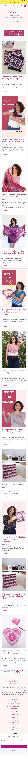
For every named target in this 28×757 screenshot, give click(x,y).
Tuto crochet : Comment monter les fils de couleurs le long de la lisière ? (14, 596)
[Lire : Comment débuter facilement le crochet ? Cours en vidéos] (14, 175)
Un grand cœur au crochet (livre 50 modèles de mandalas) (14, 652)
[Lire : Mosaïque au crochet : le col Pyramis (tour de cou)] (14, 57)
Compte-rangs (14, 705)
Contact (14, 727)
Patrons (14, 701)
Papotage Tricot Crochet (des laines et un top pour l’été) (12, 431)
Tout (6, 31)
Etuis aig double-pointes (14, 706)
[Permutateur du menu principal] (2, 5)
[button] (26, 737)
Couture (7, 34)
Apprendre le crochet (16, 31)
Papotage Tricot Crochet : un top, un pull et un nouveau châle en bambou (14, 312)
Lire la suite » (5, 91)
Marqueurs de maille (14, 703)
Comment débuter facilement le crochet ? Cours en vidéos (14, 195)
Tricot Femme (9, 144)
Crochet (14, 34)
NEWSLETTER (14, 729)
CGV (14, 724)
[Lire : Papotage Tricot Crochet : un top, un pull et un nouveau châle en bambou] (14, 288)
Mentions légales (14, 722)
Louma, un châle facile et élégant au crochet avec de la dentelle (14, 252)
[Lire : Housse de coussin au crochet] (14, 465)
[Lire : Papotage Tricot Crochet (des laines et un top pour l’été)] (14, 408)
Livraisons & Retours (14, 720)
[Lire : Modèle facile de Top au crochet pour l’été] (14, 349)
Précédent (5, 671)
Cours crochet (14, 699)
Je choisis (14, 754)
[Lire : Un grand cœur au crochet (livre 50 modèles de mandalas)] (14, 631)
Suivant (23, 674)
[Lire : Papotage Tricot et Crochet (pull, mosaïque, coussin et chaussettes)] (14, 517)
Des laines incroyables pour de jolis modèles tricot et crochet (13, 141)
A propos (14, 726)
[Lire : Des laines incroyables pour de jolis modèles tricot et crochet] (14, 116)
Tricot (21, 34)
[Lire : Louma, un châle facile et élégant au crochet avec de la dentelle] (14, 231)
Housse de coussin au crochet (13, 484)
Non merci (14, 750)
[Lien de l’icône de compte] (21, 5)
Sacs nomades (14, 708)
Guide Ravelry (14, 711)
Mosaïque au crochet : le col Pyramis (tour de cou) (12, 78)
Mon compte (14, 717)
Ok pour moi (14, 746)
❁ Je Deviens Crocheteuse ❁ (14, 24)
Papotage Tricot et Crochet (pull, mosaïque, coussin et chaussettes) (14, 539)
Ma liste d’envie (14, 719)
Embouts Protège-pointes (14, 710)
